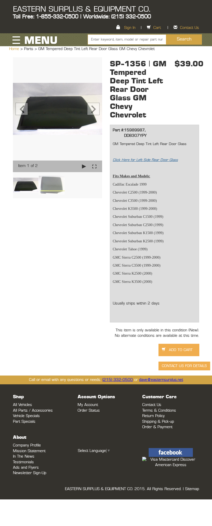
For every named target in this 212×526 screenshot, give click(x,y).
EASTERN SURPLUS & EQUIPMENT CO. (81, 9)
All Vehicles (22, 405)
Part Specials (24, 422)
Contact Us (189, 28)
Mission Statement (29, 451)
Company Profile (27, 445)
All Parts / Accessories (33, 410)
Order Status (89, 410)
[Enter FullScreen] (94, 166)
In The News (23, 456)
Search (184, 39)
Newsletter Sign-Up (29, 473)
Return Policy (153, 416)
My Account (88, 405)
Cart (157, 28)
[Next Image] (93, 109)
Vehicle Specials (26, 416)
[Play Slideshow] (84, 166)
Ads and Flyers (26, 467)
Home (14, 49)
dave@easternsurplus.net (161, 380)
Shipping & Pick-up (158, 422)
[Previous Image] (22, 109)
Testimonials (23, 462)
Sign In (129, 28)
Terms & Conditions (159, 410)
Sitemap (192, 489)
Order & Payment (157, 427)
